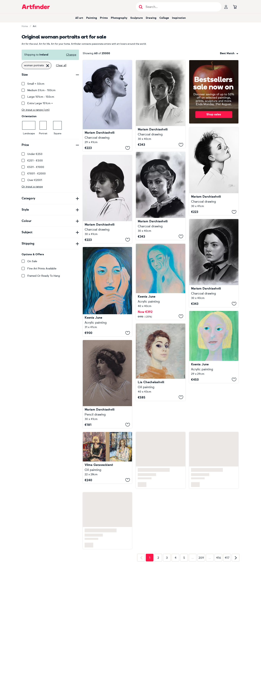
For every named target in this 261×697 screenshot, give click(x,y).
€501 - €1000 (35, 167)
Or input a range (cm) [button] (36, 109)
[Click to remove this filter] (47, 65)
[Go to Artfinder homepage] (36, 6)
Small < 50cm (35, 83)
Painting (91, 18)
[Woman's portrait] (160, 362)
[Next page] (235, 552)
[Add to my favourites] (127, 147)
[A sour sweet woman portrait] (160, 282)
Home (25, 26)
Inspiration (179, 18)
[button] (229, 53)
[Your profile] (226, 6)
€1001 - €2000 (36, 173)
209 (201, 553)
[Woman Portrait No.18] (107, 105)
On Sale (32, 261)
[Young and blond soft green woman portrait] (213, 347)
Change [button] (71, 54)
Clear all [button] (61, 65)
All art (79, 18)
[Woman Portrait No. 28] (160, 104)
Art (34, 26)
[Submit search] (141, 6)
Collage (164, 18)
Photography (119, 18)
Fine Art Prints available (41, 268)
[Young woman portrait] (107, 457)
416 (218, 553)
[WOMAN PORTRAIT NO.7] (213, 171)
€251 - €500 (35, 160)
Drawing (151, 18)
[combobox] (229, 53)
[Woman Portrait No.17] (107, 199)
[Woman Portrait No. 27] (160, 196)
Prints (104, 18)
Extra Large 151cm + (40, 103)
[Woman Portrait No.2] (107, 384)
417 (227, 553)
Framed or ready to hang (43, 275)
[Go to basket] (234, 6)
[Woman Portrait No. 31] (213, 263)
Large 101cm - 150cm (40, 96)
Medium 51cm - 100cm (41, 90)
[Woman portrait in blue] (107, 291)
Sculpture (136, 18)
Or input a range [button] (32, 186)
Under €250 (34, 154)
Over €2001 (34, 180)
